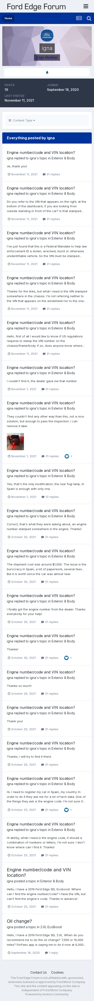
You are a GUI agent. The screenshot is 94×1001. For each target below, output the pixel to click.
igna (10, 158)
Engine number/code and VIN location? (41, 152)
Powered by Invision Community (47, 994)
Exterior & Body (63, 158)
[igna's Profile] (47, 72)
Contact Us (38, 972)
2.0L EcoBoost (51, 927)
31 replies (53, 174)
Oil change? (19, 921)
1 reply (53, 952)
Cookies (57, 972)
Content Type (22, 120)
